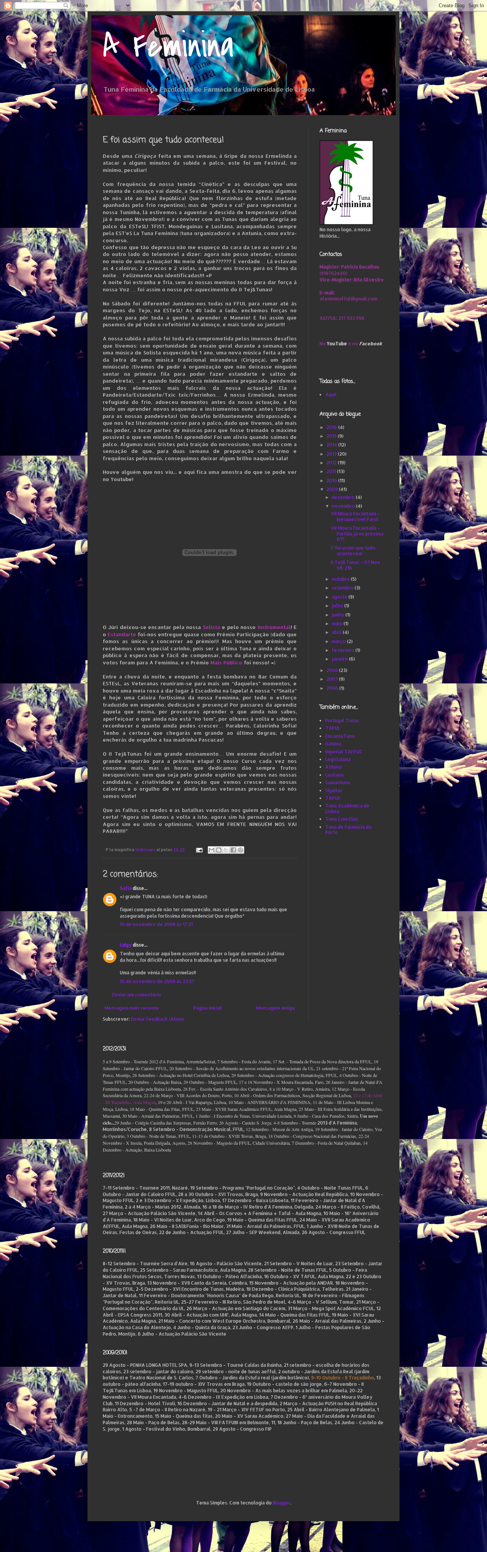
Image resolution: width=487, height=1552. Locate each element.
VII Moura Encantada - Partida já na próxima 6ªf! (357, 533)
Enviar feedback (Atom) (157, 1019)
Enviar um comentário (136, 995)
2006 (332, 688)
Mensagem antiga (275, 1008)
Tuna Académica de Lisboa (347, 808)
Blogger (281, 1503)
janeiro (340, 659)
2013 (332, 454)
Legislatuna (338, 759)
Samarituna (337, 782)
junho (338, 615)
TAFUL (332, 728)
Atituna (333, 767)
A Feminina (168, 47)
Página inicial (207, 1008)
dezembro (344, 497)
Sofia (126, 888)
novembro (344, 506)
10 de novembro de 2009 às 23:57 (157, 981)
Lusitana (334, 775)
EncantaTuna (340, 736)
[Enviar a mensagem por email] (211, 850)
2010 (332, 480)
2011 (331, 471)
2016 (332, 427)
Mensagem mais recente (132, 1008)
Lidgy (126, 945)
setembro (343, 588)
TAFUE (333, 798)
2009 (332, 489)
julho (338, 605)
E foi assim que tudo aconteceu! (353, 550)
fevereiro (343, 650)
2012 (332, 462)
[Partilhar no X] (226, 850)
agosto (340, 597)
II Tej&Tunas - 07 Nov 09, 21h (355, 564)
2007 (332, 679)
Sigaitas (333, 790)
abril (337, 632)
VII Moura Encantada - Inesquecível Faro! (355, 516)
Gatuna (333, 744)
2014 (332, 445)
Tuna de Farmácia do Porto (348, 829)
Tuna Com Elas (341, 819)
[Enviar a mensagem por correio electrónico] (199, 849)
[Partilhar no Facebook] (233, 850)
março (339, 641)
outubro (341, 579)
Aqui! (330, 394)
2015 (332, 436)
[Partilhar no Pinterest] (240, 850)
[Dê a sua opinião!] (219, 850)
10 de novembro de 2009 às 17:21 (156, 924)
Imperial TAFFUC (344, 752)
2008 (332, 670)
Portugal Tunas (342, 720)
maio (338, 623)
